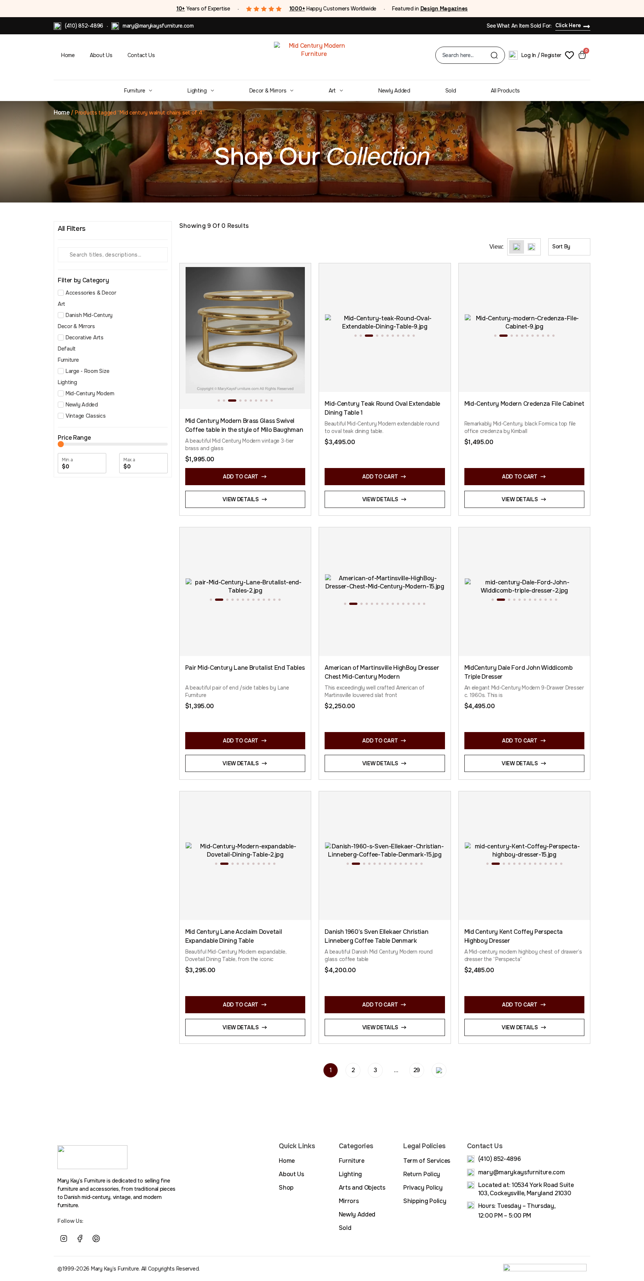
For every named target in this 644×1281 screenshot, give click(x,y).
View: (496, 247)
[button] (219, 400)
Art (332, 90)
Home (68, 55)
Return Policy (421, 1174)
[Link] (112, 1239)
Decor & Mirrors (268, 90)
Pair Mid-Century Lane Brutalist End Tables (245, 668)
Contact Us (141, 55)
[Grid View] (516, 247)
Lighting (197, 90)
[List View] (531, 247)
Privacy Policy (423, 1187)
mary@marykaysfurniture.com (158, 25)
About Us (101, 55)
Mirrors (349, 1201)
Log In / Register (541, 55)
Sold (450, 90)
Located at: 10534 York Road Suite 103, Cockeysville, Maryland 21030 (526, 1189)
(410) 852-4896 (84, 25)
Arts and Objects (362, 1187)
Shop (286, 1187)
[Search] (494, 55)
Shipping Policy (424, 1201)
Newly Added (394, 90)
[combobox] (466, 55)
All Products (505, 90)
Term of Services (426, 1161)
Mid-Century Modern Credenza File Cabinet (524, 404)
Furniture (134, 90)
